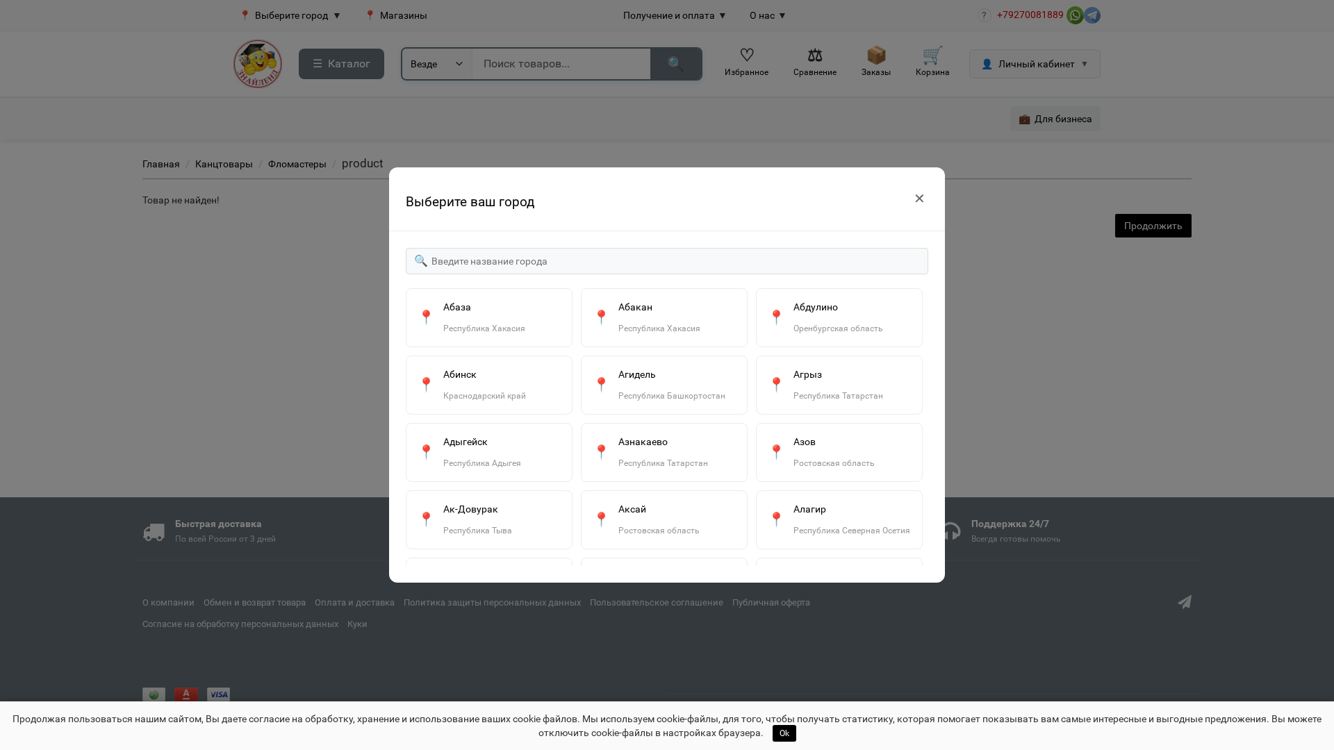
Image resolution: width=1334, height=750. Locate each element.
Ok (784, 733)
